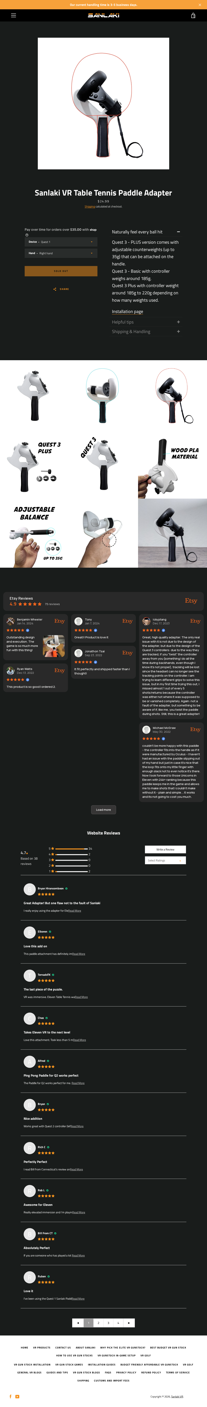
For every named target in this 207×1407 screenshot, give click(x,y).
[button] (103, 809)
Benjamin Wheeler (29, 619)
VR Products (42, 1347)
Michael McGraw (164, 728)
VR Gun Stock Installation (32, 1364)
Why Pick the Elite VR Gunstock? (122, 1347)
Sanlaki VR (177, 1396)
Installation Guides (102, 1364)
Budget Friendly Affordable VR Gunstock (149, 1364)
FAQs (108, 1372)
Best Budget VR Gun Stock (168, 1347)
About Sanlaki (85, 1347)
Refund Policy (151, 1372)
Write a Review (165, 849)
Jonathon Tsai (95, 651)
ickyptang (159, 619)
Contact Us (63, 1347)
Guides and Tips (57, 1372)
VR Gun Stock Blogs (86, 1372)
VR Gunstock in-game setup (117, 1355)
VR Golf (145, 1355)
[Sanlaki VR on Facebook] (10, 1396)
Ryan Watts (24, 669)
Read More (74, 910)
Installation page (127, 311)
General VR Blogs (29, 1372)
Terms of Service (178, 1372)
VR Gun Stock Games (69, 1364)
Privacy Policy (126, 1372)
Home (24, 1347)
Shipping (90, 206)
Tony (88, 619)
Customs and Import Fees (112, 1380)
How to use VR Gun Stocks (74, 1355)
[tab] (146, 232)
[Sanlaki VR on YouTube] (17, 1396)
